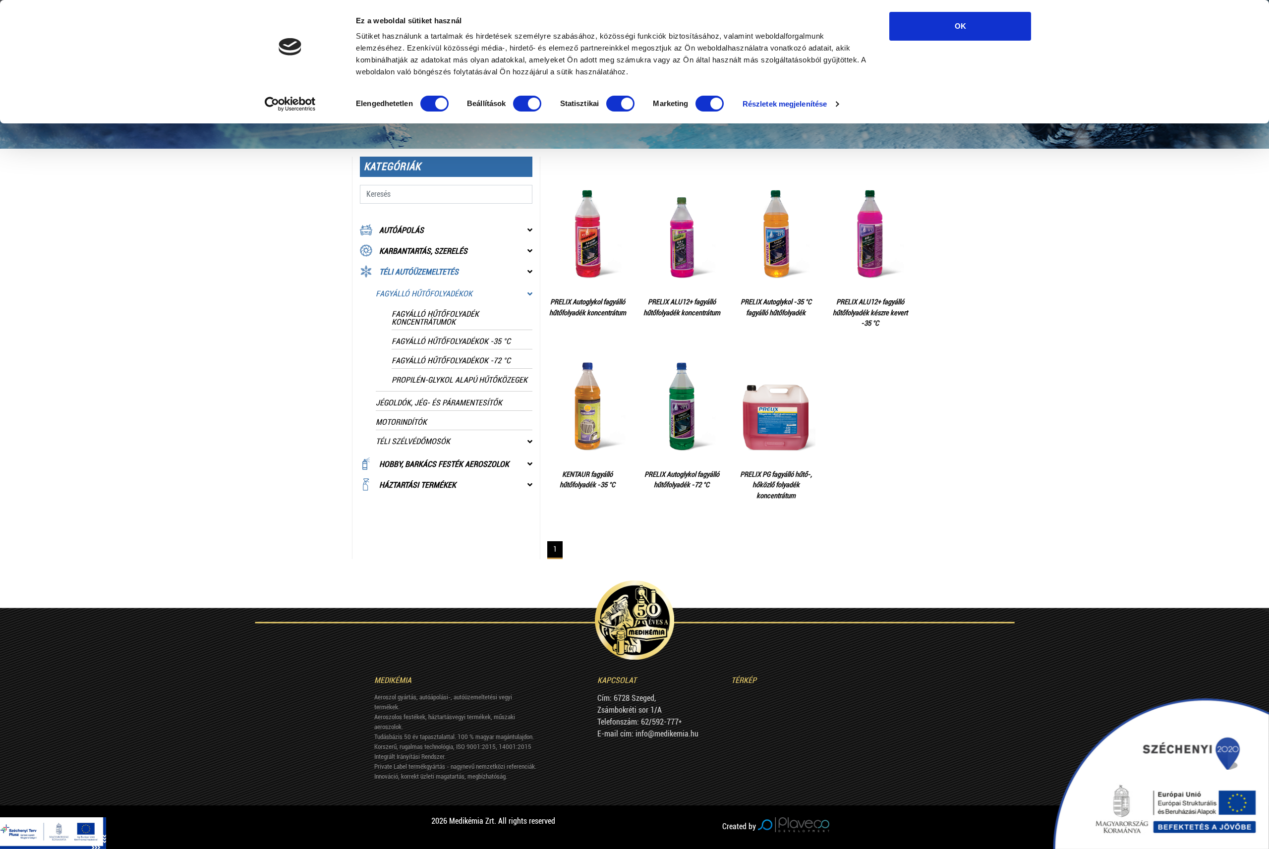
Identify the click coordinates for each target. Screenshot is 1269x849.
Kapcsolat (616, 680)
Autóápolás (401, 230)
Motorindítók (401, 422)
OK (960, 26)
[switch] (527, 104)
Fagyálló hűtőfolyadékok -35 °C (451, 341)
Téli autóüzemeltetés (419, 272)
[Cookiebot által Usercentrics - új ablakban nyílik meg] (290, 104)
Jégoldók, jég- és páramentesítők (439, 402)
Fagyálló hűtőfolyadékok (424, 293)
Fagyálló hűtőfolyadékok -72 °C (451, 360)
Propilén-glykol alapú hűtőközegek (459, 380)
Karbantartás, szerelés (423, 251)
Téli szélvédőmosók (413, 441)
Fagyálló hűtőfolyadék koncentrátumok (435, 318)
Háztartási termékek (417, 485)
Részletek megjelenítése (785, 104)
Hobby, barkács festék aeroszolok (444, 464)
